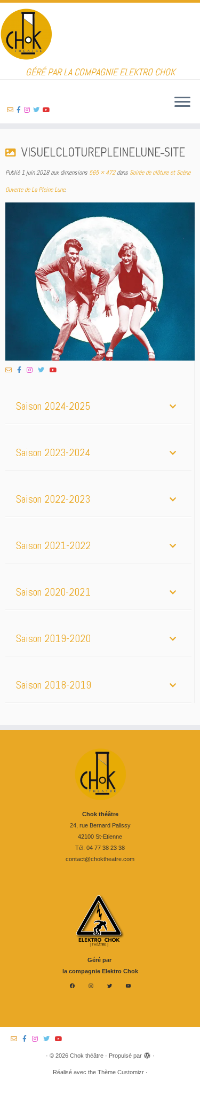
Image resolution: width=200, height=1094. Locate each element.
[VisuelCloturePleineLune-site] (100, 281)
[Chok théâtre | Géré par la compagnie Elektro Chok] (100, 34)
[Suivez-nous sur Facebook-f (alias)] (20, 110)
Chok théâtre (86, 1055)
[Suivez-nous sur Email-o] (12, 110)
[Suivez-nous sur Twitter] (38, 110)
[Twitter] (110, 986)
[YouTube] (128, 986)
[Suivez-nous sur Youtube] (48, 110)
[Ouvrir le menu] (182, 103)
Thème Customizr (121, 1072)
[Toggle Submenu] (172, 406)
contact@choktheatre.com (100, 859)
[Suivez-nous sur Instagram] (28, 110)
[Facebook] (72, 986)
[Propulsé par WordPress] (147, 1054)
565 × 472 (101, 172)
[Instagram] (91, 986)
